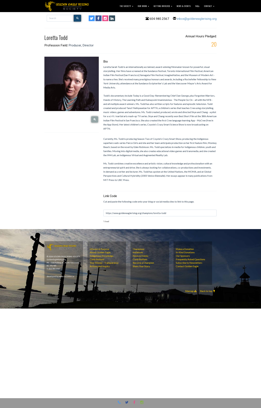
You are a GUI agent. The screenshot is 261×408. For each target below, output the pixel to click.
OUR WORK (143, 6)
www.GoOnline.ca (66, 276)
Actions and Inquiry (100, 266)
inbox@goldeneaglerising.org (197, 19)
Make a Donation (185, 249)
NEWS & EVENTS (184, 6)
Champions (138, 249)
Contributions (97, 259)
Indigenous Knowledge (101, 255)
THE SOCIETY (126, 6)
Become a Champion (143, 262)
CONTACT (208, 6)
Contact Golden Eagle (187, 266)
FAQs (197, 6)
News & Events (140, 255)
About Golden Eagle (100, 252)
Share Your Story (141, 266)
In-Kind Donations (185, 252)
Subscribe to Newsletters (189, 262)
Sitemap (189, 291)
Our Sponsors (183, 255)
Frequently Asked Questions (190, 259)
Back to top (206, 291)
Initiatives (138, 252)
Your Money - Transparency (104, 262)
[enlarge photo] (94, 119)
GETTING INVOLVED (162, 6)
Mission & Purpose (99, 249)
